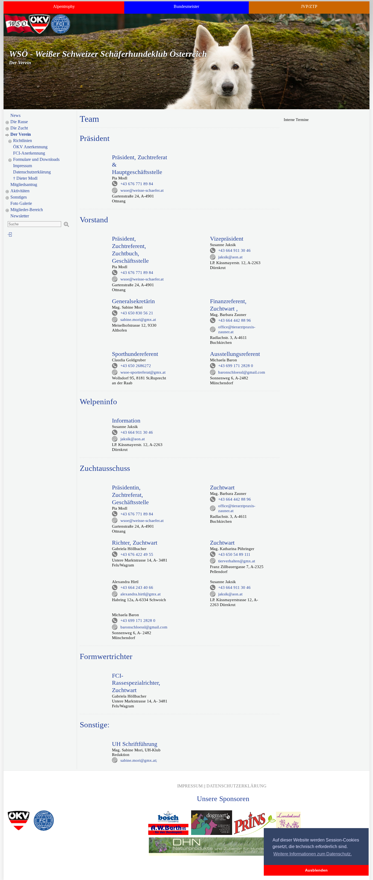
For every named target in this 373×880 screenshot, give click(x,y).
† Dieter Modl (25, 178)
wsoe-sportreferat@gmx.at (142, 372)
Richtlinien (22, 140)
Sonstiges (18, 197)
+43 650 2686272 (135, 366)
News (15, 115)
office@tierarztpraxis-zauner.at (236, 329)
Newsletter (19, 216)
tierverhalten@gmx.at (236, 561)
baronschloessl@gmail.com (241, 372)
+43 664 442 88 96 (234, 320)
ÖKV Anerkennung (30, 146)
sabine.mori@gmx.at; (138, 760)
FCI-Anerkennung (29, 153)
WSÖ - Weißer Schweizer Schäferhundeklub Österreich (108, 54)
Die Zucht (19, 128)
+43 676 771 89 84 (136, 184)
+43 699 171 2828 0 (235, 366)
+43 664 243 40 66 (136, 587)
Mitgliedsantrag (23, 184)
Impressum (22, 165)
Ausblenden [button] (316, 870)
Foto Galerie (21, 203)
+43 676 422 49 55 (136, 554)
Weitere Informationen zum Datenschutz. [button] (312, 854)
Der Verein (20, 134)
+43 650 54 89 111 (234, 554)
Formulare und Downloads (36, 159)
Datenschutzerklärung (32, 172)
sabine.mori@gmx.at (138, 319)
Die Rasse (19, 121)
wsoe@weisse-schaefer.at (142, 190)
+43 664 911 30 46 (234, 250)
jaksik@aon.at (230, 257)
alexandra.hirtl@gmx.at (140, 594)
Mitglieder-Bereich (26, 209)
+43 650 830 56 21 (136, 313)
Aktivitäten (19, 190)
